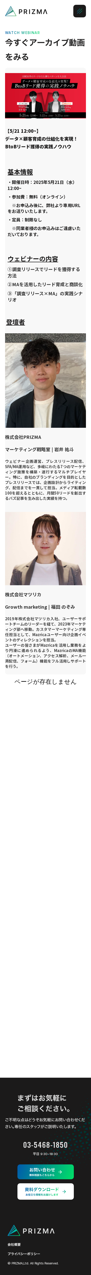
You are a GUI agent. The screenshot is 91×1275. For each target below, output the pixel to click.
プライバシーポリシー (24, 1254)
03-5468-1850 (45, 1144)
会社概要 (14, 1244)
